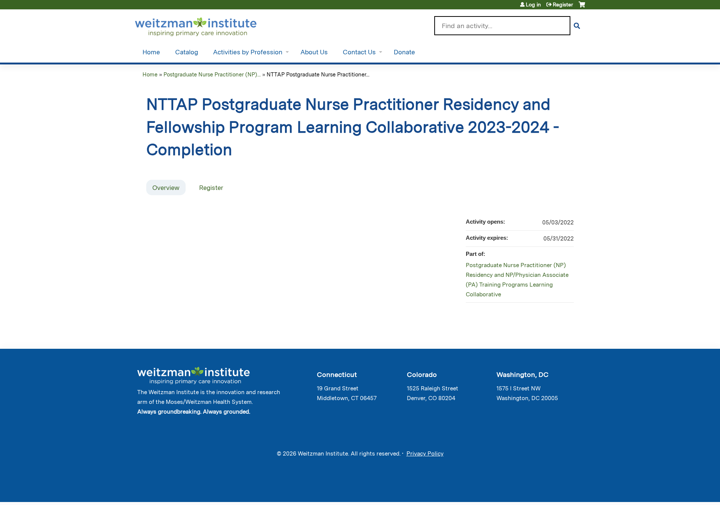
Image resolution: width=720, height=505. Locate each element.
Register (563, 4)
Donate (404, 52)
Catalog (186, 52)
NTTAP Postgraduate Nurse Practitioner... (318, 74)
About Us (314, 52)
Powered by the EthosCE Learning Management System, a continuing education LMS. (558, 489)
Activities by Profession (247, 52)
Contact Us (359, 52)
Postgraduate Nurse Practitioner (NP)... (212, 74)
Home (151, 52)
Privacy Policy (425, 453)
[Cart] (582, 7)
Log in (533, 4)
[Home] (206, 25)
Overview (166, 187)
